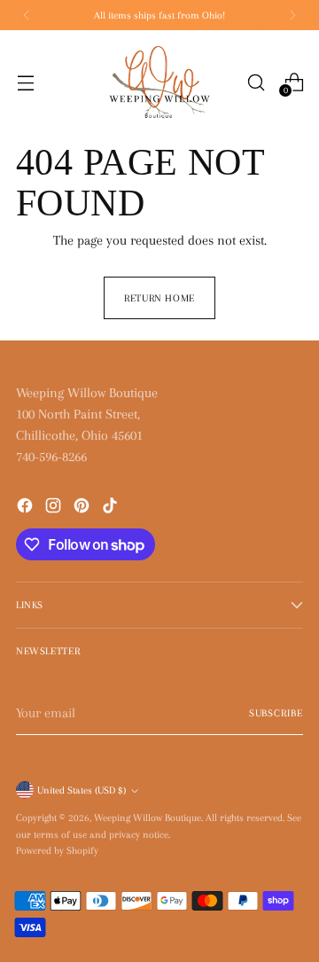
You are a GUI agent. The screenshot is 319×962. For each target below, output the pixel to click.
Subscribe (276, 713)
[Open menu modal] (25, 82)
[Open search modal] (255, 82)
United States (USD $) (81, 790)
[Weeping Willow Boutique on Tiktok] (111, 509)
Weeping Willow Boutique (147, 817)
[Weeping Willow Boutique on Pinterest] (83, 509)
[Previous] (26, 15)
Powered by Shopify (57, 850)
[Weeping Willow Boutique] (159, 82)
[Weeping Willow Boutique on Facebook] (26, 509)
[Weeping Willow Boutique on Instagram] (55, 509)
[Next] (292, 15)
